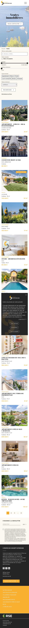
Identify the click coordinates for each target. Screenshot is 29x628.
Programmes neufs (9, 599)
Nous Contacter (10, 581)
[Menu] (25, 3)
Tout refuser (26, 295)
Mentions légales (7, 622)
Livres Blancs (7, 606)
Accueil (3, 48)
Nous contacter (13, 23)
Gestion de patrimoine (10, 592)
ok (24, 524)
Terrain (17, 76)
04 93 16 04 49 (7, 576)
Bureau (14, 78)
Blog (4, 604)
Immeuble (19, 78)
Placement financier (9, 595)
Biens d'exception (8, 58)
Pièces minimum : (6, 81)
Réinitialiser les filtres (7, 94)
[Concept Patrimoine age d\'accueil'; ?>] (6, 2)
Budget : (4, 61)
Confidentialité (7, 623)
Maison (12, 76)
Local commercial (6, 78)
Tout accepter (14, 331)
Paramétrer (14, 327)
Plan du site (6, 620)
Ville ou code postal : (7, 51)
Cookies (5, 625)
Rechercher (7, 90)
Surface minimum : (6, 67)
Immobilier (6, 597)
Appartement (5, 76)
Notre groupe (7, 590)
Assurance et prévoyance (11, 602)
